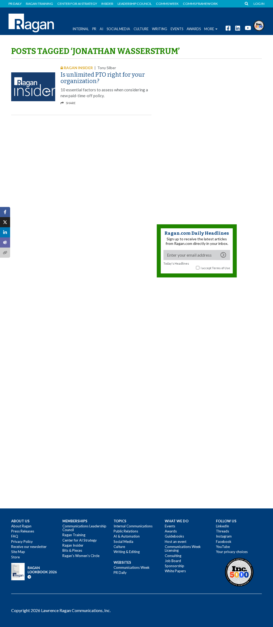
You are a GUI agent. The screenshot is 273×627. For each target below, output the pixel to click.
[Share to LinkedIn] (5, 232)
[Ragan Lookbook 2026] (34, 571)
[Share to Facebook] (5, 212)
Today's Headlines (176, 263)
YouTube (223, 546)
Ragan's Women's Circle (80, 556)
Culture (141, 29)
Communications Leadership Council (84, 528)
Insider (107, 3)
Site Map (18, 552)
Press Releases (22, 531)
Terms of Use (221, 268)
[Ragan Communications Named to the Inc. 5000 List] (258, 25)
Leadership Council (135, 3)
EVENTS (177, 29)
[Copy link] (5, 253)
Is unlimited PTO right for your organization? (103, 78)
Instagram (224, 536)
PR (94, 29)
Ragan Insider (72, 545)
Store (15, 557)
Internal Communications (133, 526)
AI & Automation (127, 536)
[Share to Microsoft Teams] (5, 242)
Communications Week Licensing (183, 548)
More (209, 29)
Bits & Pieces (72, 550)
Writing (159, 29)
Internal (81, 29)
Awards (171, 531)
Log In (259, 3)
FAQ (14, 536)
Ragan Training (39, 3)
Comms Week (167, 3)
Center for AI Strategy (77, 3)
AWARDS (194, 29)
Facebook (223, 541)
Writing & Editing (127, 552)
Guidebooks (174, 536)
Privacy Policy (22, 541)
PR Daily (15, 3)
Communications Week (132, 567)
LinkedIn (222, 526)
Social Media (118, 29)
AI (101, 29)
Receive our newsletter (29, 546)
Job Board (173, 561)
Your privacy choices (232, 552)
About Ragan (21, 526)
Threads (222, 531)
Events (170, 526)
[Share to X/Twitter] (5, 222)
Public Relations (126, 531)
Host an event (175, 541)
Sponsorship (174, 566)
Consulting (173, 556)
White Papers (175, 571)
